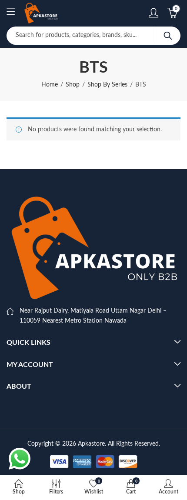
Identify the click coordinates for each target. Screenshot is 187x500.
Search (167, 36)
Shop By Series (107, 85)
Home (49, 85)
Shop (73, 85)
